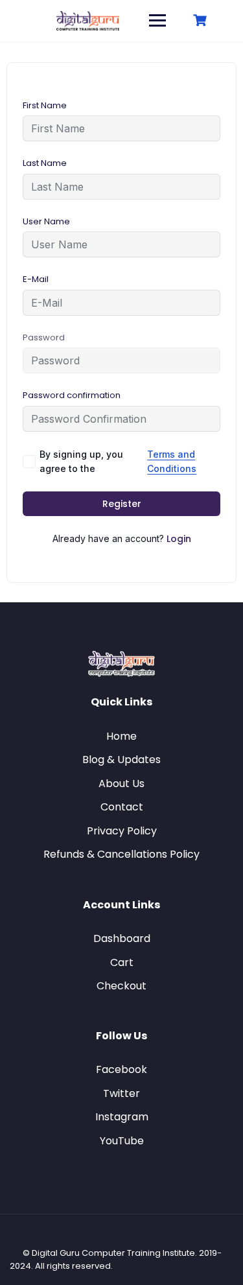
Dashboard (121, 938)
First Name (45, 105)
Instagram (121, 1116)
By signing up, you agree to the (118, 461)
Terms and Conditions (171, 461)
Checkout (121, 985)
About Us (121, 783)
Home (121, 736)
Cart (121, 962)
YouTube (122, 1140)
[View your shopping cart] (201, 20)
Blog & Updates (121, 759)
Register (121, 503)
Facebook (121, 1069)
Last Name (45, 163)
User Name (46, 221)
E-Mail (36, 279)
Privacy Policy (122, 830)
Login (179, 538)
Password (44, 337)
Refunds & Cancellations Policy (121, 854)
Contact (121, 806)
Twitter (121, 1093)
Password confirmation (72, 395)
